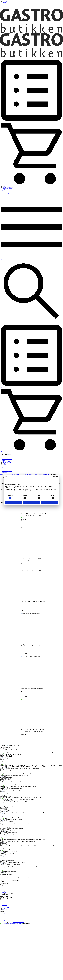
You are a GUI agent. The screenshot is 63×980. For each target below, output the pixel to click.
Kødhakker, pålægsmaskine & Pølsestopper (29, 474)
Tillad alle (49, 502)
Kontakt (4, 2)
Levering (4, 908)
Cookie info (4, 909)
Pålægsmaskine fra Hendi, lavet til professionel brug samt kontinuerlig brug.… (33, 602)
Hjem (1, 474)
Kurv (1, 451)
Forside (3, 913)
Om (3, 4)
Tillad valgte (31, 502)
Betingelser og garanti (6, 907)
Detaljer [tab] (31, 480)
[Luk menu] (9, 454)
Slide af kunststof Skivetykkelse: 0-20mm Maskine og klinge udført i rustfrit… (32, 559)
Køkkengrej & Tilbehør (7, 188)
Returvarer (4, 7)
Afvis (13, 502)
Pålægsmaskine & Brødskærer (44, 474)
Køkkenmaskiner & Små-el (7, 187)
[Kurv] (31, 184)
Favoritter (2, 387)
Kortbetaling (4, 1)
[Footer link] (3, 923)
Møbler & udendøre (6, 190)
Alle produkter (5, 474)
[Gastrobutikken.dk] (31, 32)
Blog (3, 3)
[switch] (24, 498)
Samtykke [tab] (13, 480)
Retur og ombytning (6, 906)
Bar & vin (4, 189)
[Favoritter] (31, 121)
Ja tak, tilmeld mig (15, 880)
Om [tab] (50, 480)
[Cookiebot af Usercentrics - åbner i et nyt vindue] (52, 476)
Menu (1, 259)
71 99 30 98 (4, 892)
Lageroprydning (5, 193)
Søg (1, 323)
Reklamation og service (7, 5)
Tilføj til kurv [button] (61, 519)
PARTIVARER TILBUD (7, 191)
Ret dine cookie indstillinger (18, 922)
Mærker (4, 186)
